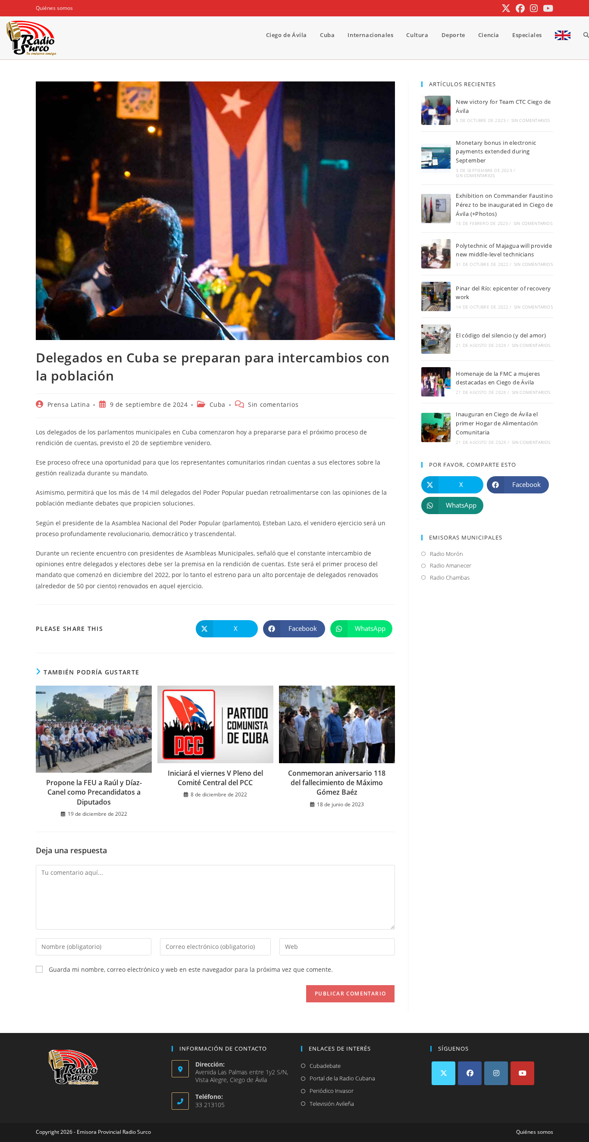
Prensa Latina (68, 404)
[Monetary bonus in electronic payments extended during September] (436, 158)
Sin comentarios (273, 404)
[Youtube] (522, 1073)
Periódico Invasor (332, 1091)
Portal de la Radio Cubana (342, 1078)
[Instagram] (496, 1073)
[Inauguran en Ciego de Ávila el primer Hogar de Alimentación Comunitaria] (436, 427)
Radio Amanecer (450, 565)
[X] (443, 1073)
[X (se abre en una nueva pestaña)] (506, 8)
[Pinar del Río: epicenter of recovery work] (436, 296)
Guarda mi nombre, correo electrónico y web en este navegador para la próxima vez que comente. (191, 969)
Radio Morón (446, 554)
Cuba (218, 404)
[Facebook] (470, 1073)
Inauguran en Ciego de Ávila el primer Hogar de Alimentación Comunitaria (497, 423)
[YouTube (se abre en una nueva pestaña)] (546, 8)
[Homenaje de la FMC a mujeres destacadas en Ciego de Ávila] (436, 381)
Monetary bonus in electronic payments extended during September (496, 152)
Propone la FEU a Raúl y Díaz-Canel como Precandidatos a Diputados (94, 792)
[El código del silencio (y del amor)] (436, 339)
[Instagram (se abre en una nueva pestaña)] (533, 8)
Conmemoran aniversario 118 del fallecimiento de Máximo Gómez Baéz (336, 782)
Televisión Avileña (332, 1104)
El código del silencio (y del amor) (501, 335)
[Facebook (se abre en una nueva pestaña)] (520, 8)
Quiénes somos (54, 8)
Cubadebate (325, 1066)
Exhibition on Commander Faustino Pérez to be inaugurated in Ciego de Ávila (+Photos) (504, 205)
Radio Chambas (450, 577)
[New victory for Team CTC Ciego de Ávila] (436, 110)
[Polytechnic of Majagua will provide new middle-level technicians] (436, 253)
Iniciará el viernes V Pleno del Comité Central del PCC (215, 777)
